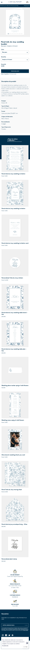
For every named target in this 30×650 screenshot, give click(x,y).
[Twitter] (9, 635)
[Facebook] (6, 635)
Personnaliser (15, 71)
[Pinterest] (12, 635)
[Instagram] (2, 635)
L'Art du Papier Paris (15, 2)
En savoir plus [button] (5, 645)
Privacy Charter (25, 630)
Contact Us (15, 596)
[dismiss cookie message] (27, 643)
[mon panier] (27, 2)
